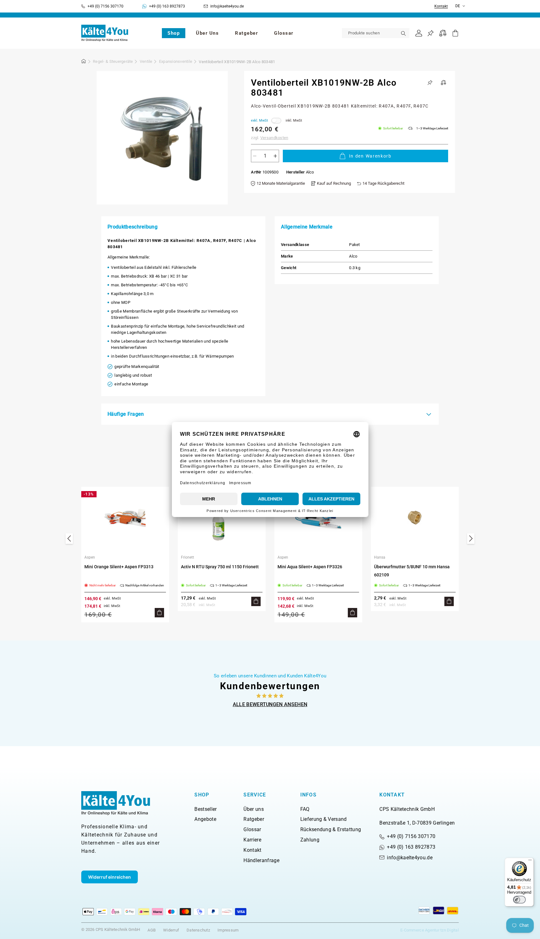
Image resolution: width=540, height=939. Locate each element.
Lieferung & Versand (323, 819)
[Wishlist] (430, 33)
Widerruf (171, 930)
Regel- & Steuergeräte (113, 61)
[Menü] (530, 861)
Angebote (205, 819)
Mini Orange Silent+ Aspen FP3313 (118, 566)
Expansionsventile (175, 61)
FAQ (305, 809)
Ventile (146, 61)
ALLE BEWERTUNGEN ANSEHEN (270, 704)
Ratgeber (253, 819)
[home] (83, 62)
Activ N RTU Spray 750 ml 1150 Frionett (220, 566)
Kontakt (441, 6)
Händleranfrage (261, 860)
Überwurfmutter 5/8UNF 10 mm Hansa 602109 (412, 570)
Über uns (253, 809)
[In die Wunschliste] (430, 82)
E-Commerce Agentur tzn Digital (429, 930)
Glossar (252, 829)
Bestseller (205, 809)
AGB (152, 930)
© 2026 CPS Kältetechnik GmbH (110, 929)
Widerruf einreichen (109, 877)
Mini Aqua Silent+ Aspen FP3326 (310, 566)
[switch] (519, 899)
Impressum (228, 930)
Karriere (252, 840)
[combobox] (375, 33)
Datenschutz (198, 930)
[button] (173, 33)
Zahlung (309, 840)
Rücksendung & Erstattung (330, 829)
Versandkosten (274, 137)
